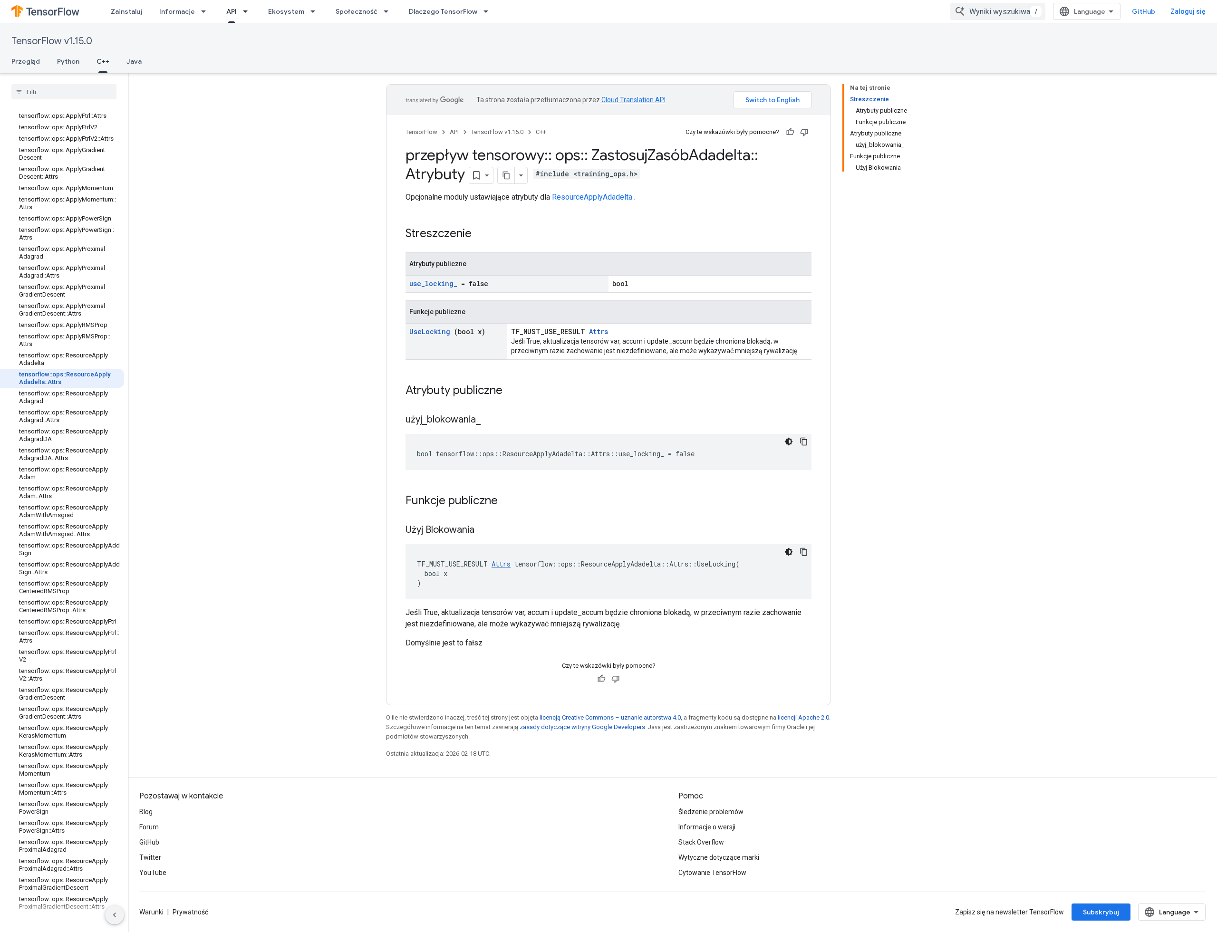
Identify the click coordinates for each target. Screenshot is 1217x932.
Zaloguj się (1188, 11)
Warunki (151, 912)
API (231, 11)
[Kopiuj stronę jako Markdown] (506, 175)
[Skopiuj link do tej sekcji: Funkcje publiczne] (510, 501)
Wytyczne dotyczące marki (718, 857)
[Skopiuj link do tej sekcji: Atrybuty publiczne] (514, 391)
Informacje (177, 11)
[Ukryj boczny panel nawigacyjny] (114, 914)
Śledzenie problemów (711, 812)
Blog (146, 812)
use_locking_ (433, 283)
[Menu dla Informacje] (206, 11)
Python (68, 61)
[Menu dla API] (248, 11)
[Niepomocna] (804, 132)
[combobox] (997, 11)
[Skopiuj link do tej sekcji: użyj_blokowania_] (492, 420)
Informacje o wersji (706, 827)
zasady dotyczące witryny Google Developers (582, 726)
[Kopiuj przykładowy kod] (803, 441)
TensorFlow (421, 131)
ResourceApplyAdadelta (592, 197)
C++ (103, 61)
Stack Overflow (701, 842)
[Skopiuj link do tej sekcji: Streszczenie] (483, 234)
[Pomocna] (790, 132)
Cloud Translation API (633, 100)
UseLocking (429, 331)
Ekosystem (286, 11)
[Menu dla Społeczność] (388, 11)
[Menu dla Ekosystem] (315, 11)
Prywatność (190, 912)
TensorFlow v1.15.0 (51, 41)
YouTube (152, 872)
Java (134, 61)
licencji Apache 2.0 (803, 717)
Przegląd (25, 61)
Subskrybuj (1101, 912)
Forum (149, 827)
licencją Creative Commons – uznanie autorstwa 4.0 (610, 717)
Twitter (150, 857)
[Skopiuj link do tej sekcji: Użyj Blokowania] (486, 530)
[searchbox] (63, 91)
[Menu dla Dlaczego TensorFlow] (488, 11)
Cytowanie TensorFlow (712, 872)
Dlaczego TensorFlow (443, 11)
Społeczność (356, 11)
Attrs (598, 331)
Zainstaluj (126, 11)
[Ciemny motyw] (788, 441)
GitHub (1143, 11)
